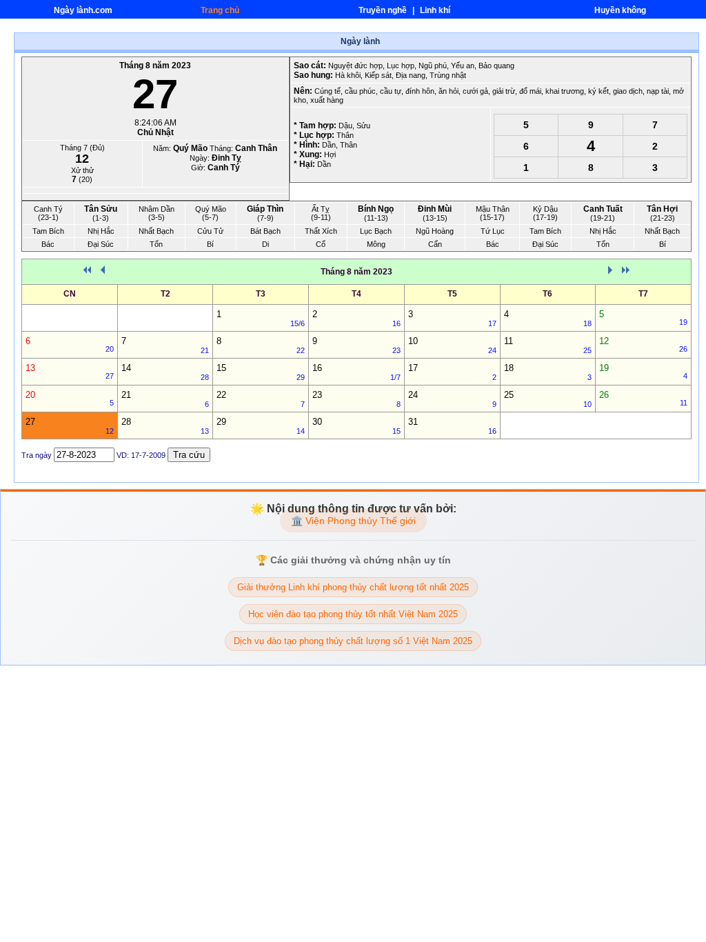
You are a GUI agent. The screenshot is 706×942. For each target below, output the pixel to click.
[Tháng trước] (101, 273)
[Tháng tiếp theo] (611, 273)
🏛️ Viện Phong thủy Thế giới (353, 520)
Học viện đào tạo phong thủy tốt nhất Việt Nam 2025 (353, 614)
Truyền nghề (384, 10)
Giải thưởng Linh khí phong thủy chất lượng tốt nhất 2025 (353, 587)
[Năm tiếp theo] (627, 273)
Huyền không (620, 10)
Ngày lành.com (83, 10)
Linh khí (435, 10)
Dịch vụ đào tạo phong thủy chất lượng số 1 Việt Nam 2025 (353, 641)
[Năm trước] (86, 273)
